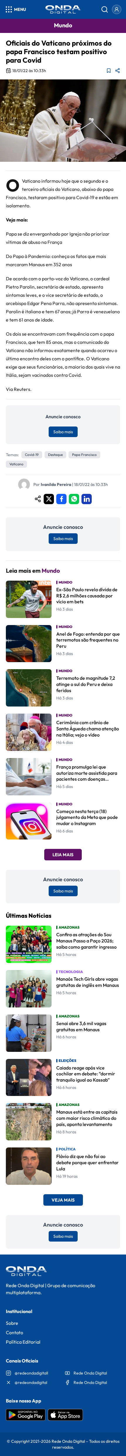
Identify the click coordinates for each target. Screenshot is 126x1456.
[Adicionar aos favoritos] (108, 70)
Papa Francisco (84, 454)
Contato (14, 1332)
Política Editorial (23, 1342)
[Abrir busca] (104, 9)
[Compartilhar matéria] (117, 70)
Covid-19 (32, 454)
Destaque (55, 454)
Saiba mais (63, 431)
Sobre (12, 1323)
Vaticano (16, 464)
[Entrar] (116, 9)
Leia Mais (63, 854)
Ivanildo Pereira (56, 484)
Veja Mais (63, 1200)
